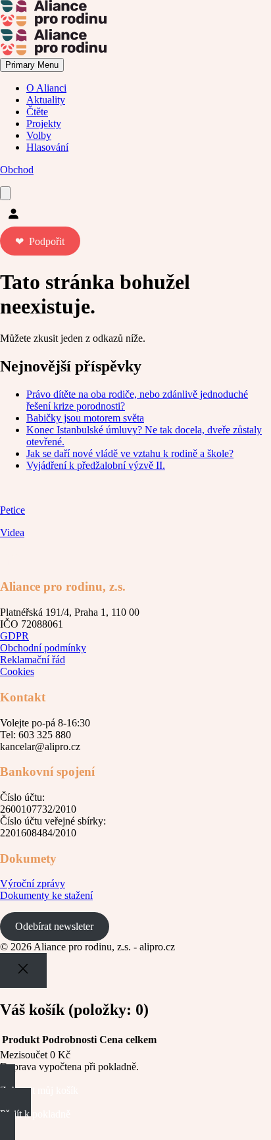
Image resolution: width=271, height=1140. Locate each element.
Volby (38, 135)
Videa (12, 532)
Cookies (17, 671)
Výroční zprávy (32, 883)
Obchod (17, 169)
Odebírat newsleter (54, 926)
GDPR (14, 635)
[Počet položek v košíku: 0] (5, 193)
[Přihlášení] (135, 213)
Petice (12, 510)
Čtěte (37, 111)
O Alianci (46, 88)
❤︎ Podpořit (39, 241)
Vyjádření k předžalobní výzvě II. (95, 465)
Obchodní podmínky (43, 647)
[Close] (23, 970)
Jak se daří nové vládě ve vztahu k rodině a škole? (130, 453)
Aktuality (45, 99)
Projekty (43, 123)
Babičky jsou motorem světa (85, 417)
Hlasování (47, 147)
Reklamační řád (32, 659)
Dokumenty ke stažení (46, 895)
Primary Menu (32, 65)
